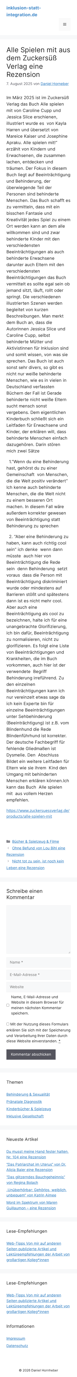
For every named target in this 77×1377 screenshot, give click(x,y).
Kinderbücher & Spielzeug (28, 1109)
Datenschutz (17, 1346)
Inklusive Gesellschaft (25, 1116)
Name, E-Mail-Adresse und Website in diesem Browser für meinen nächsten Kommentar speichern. (37, 1005)
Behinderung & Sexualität (28, 1094)
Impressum (15, 1338)
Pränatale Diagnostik (24, 1102)
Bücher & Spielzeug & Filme (35, 841)
